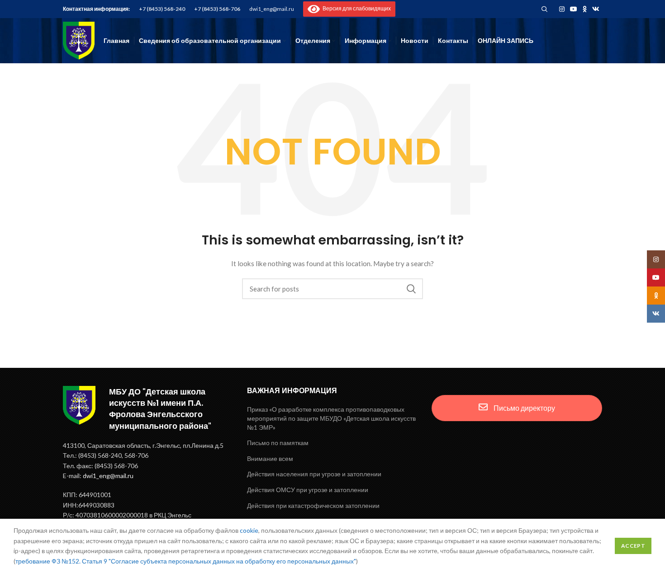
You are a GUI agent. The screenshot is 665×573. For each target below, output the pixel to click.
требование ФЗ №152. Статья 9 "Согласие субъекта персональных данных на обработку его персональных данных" (185, 561)
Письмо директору (523, 408)
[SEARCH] (410, 288)
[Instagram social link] (561, 9)
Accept (633, 545)
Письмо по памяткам (278, 442)
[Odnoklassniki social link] (584, 9)
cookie (249, 530)
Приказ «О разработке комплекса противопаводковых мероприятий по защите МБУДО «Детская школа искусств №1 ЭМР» (331, 418)
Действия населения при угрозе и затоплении (314, 474)
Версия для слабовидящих (355, 8)
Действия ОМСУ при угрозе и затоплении (307, 489)
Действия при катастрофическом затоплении (313, 505)
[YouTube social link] (573, 9)
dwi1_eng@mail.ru (271, 8)
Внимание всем (270, 458)
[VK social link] (595, 9)
